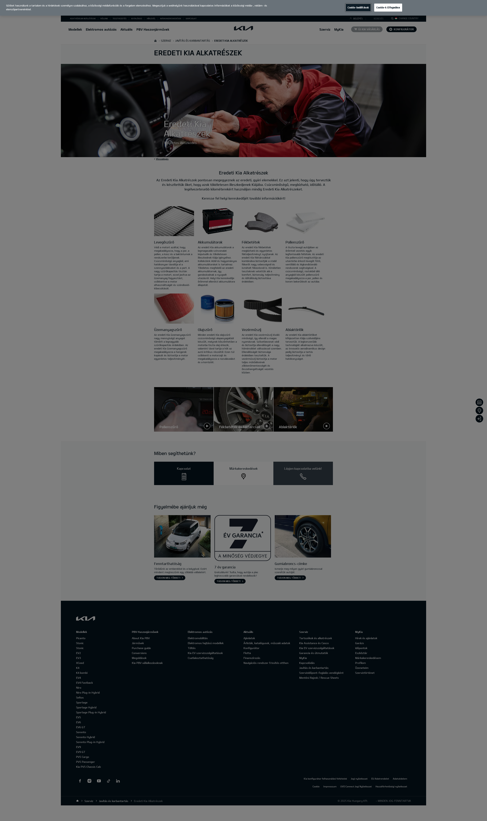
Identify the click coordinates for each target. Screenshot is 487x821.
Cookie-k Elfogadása (388, 7)
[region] (243, 8)
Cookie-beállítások (358, 7)
